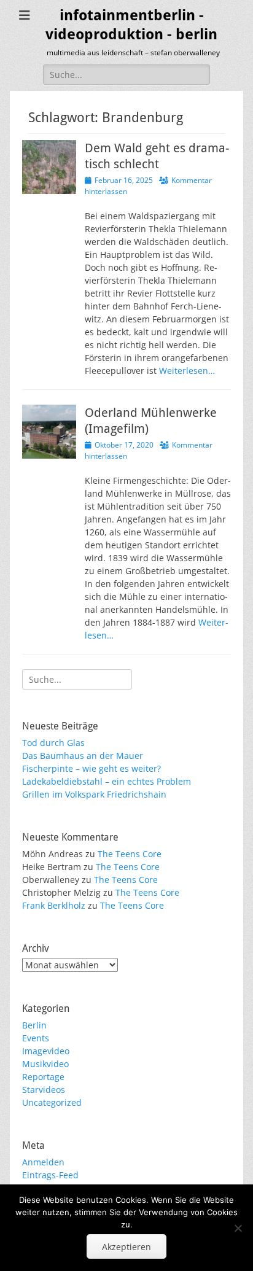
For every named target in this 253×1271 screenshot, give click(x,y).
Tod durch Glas (53, 742)
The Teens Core (130, 854)
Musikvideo (45, 1064)
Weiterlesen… (187, 370)
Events (35, 1038)
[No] (238, 1228)
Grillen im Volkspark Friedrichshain (94, 794)
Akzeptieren (126, 1247)
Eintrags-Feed (50, 1175)
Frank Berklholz (53, 905)
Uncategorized (52, 1102)
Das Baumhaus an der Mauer (82, 755)
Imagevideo (45, 1051)
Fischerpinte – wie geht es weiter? (91, 768)
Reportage (43, 1076)
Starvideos (43, 1089)
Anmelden (43, 1162)
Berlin (34, 1025)
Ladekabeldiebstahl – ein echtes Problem (106, 781)
